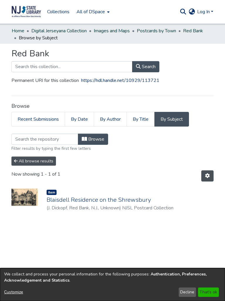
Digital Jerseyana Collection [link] (59, 31)
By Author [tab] (110, 119)
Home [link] (18, 31)
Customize (13, 292)
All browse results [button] (35, 161)
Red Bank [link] (193, 31)
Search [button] (148, 66)
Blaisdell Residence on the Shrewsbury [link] (99, 200)
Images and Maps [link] (112, 31)
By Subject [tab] (172, 119)
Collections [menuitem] (58, 12)
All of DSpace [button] (90, 12)
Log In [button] (204, 12)
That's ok (208, 292)
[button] (26, 12)
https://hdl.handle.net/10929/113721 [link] (120, 80)
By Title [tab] (141, 119)
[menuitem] (92, 11)
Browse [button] (95, 139)
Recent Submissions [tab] (38, 119)
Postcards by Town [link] (156, 31)
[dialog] (112, 284)
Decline (187, 292)
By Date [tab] (79, 119)
